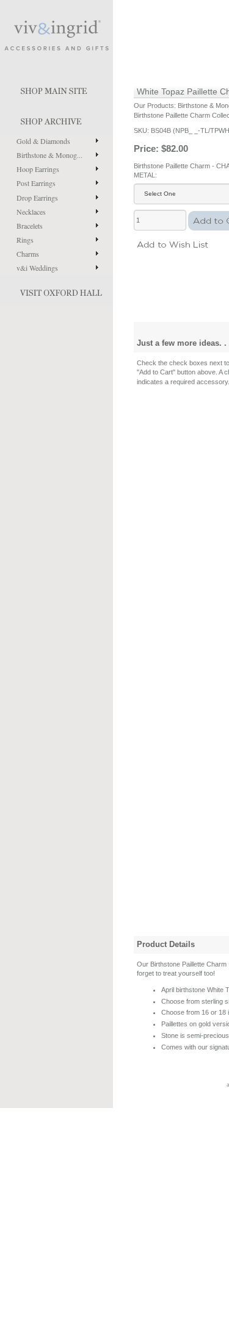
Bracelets (29, 226)
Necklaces (31, 211)
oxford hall (56, 290)
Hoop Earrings (37, 169)
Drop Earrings (37, 197)
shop (56, 119)
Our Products (154, 105)
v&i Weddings (37, 268)
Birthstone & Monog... (49, 155)
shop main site (56, 88)
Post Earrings (36, 183)
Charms (27, 254)
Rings (25, 240)
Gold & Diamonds (43, 141)
